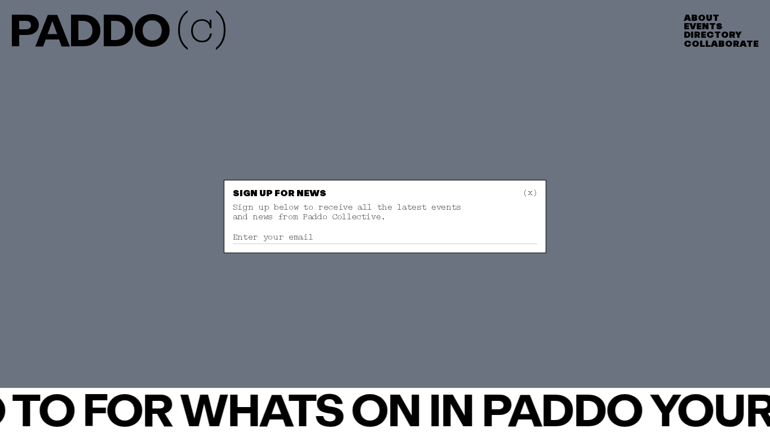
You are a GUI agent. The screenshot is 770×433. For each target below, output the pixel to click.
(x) (530, 192)
